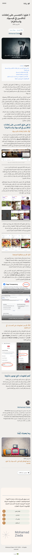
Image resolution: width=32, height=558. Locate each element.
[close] (4, 3)
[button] (27, 198)
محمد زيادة (27, 3)
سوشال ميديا (13, 30)
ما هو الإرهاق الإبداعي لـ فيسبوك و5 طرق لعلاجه (18, 462)
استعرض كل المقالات (23, 473)
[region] (16, 208)
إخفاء (22, 65)
